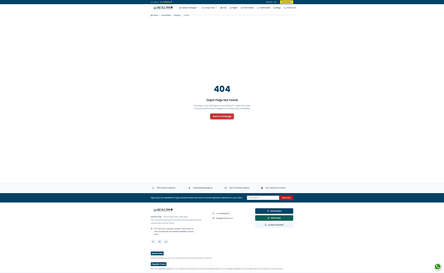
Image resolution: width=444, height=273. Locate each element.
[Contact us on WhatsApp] (437, 266)
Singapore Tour (171, 269)
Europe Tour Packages (205, 269)
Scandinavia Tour (276, 269)
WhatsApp (276, 218)
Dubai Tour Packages (261, 269)
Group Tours (210, 8)
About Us (269, 2)
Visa (224, 8)
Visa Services (180, 258)
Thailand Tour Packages (187, 269)
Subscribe (286, 198)
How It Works (248, 8)
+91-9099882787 (166, 2)
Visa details (165, 15)
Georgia (177, 15)
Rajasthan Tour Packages (243, 269)
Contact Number (276, 225)
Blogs (278, 8)
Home (155, 15)
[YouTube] (166, 241)
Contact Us (291, 8)
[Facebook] (153, 241)
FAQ (275, 2)
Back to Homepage (222, 116)
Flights (235, 8)
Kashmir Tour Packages (224, 269)
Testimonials (265, 8)
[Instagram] (159, 241)
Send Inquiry (287, 2)
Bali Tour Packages (158, 269)
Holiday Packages (189, 8)
